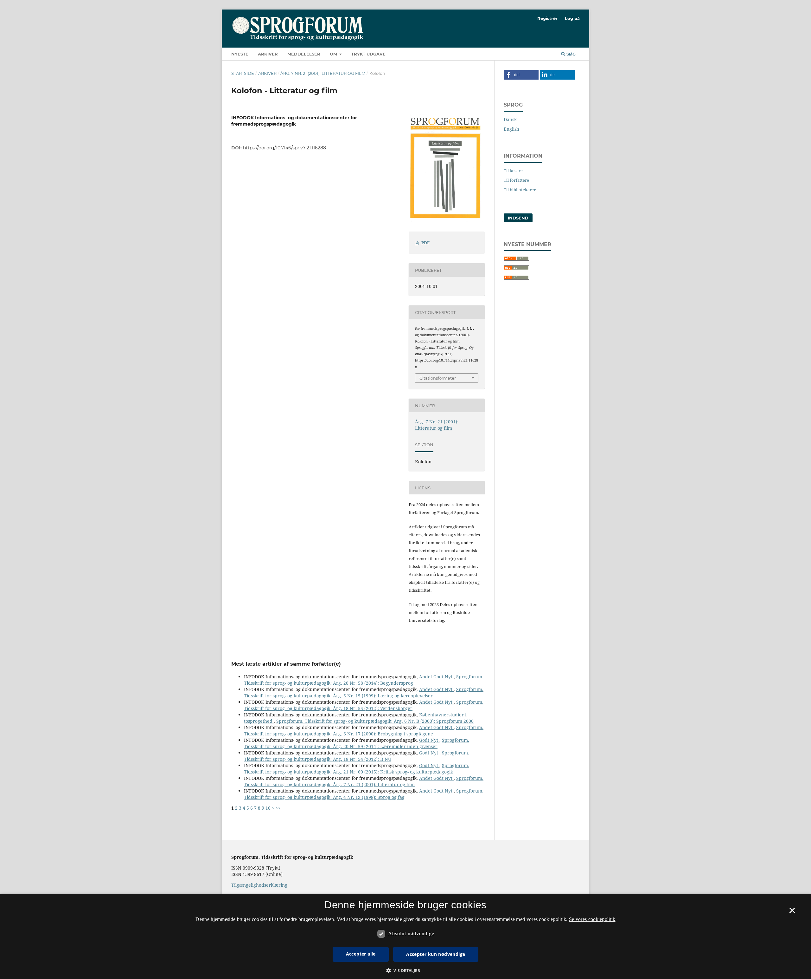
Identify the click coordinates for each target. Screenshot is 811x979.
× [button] (792, 912)
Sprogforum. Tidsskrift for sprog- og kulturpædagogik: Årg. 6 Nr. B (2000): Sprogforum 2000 (375, 721)
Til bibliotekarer (520, 190)
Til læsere (513, 170)
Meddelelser (303, 53)
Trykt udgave (368, 53)
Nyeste (239, 53)
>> (278, 808)
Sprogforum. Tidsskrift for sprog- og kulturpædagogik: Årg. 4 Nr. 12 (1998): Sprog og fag (363, 794)
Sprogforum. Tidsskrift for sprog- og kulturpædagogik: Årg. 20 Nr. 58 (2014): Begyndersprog (363, 680)
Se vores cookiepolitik (592, 919)
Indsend (518, 217)
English (511, 129)
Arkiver (268, 53)
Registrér (547, 18)
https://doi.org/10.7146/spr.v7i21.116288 (284, 148)
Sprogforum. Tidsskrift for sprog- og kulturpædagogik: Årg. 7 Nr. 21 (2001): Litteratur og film (363, 781)
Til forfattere (516, 180)
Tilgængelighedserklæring (259, 885)
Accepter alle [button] (361, 954)
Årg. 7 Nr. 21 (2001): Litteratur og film (322, 73)
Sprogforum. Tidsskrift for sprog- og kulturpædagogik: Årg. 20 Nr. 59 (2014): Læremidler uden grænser (356, 743)
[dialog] (405, 936)
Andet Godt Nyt (436, 677)
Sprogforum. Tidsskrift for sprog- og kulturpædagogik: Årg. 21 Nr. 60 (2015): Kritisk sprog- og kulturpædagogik (356, 768)
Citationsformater (437, 378)
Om (334, 53)
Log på (572, 18)
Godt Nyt (429, 740)
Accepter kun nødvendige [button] (435, 954)
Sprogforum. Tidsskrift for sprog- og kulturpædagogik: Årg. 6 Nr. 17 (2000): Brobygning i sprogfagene (363, 730)
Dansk (510, 119)
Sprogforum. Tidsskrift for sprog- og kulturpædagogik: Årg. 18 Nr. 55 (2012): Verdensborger (363, 705)
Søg (570, 53)
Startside (242, 73)
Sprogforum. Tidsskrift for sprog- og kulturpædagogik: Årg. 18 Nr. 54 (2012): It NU (356, 756)
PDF (425, 242)
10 (268, 808)
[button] (521, 75)
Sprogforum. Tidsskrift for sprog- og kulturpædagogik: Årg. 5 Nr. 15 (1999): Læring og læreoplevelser (363, 692)
